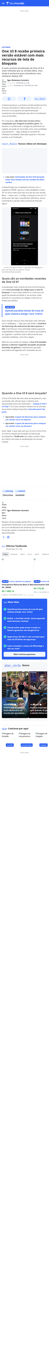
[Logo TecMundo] (15, 3)
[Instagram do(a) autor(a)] (8, 537)
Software (6, 47)
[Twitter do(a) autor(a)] (3, 537)
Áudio (37, 554)
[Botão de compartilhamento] (9, 98)
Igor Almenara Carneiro (18, 80)
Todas (5, 554)
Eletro (22, 554)
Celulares (14, 554)
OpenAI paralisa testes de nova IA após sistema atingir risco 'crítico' (24, 312)
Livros (29, 554)
